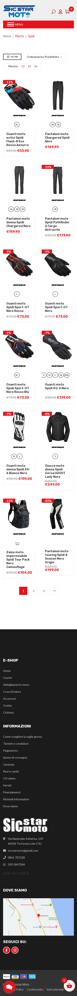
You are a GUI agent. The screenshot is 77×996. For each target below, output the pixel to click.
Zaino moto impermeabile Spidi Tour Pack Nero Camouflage (18, 559)
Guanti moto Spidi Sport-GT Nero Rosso (17, 307)
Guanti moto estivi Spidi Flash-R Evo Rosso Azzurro (17, 139)
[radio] (16, 124)
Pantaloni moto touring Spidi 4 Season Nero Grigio (56, 556)
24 (29, 66)
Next (54, 591)
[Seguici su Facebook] (6, 950)
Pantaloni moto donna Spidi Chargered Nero (18, 222)
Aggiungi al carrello (17, 543)
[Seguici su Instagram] (14, 950)
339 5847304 (16, 864)
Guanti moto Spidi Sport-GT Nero (56, 307)
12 (23, 66)
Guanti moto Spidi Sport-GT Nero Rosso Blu (17, 388)
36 (35, 66)
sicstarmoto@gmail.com (23, 850)
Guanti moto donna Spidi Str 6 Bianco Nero (18, 469)
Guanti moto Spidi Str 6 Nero (57, 386)
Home (7, 36)
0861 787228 (16, 857)
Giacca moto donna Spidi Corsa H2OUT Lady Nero (55, 471)
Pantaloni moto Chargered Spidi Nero (57, 137)
